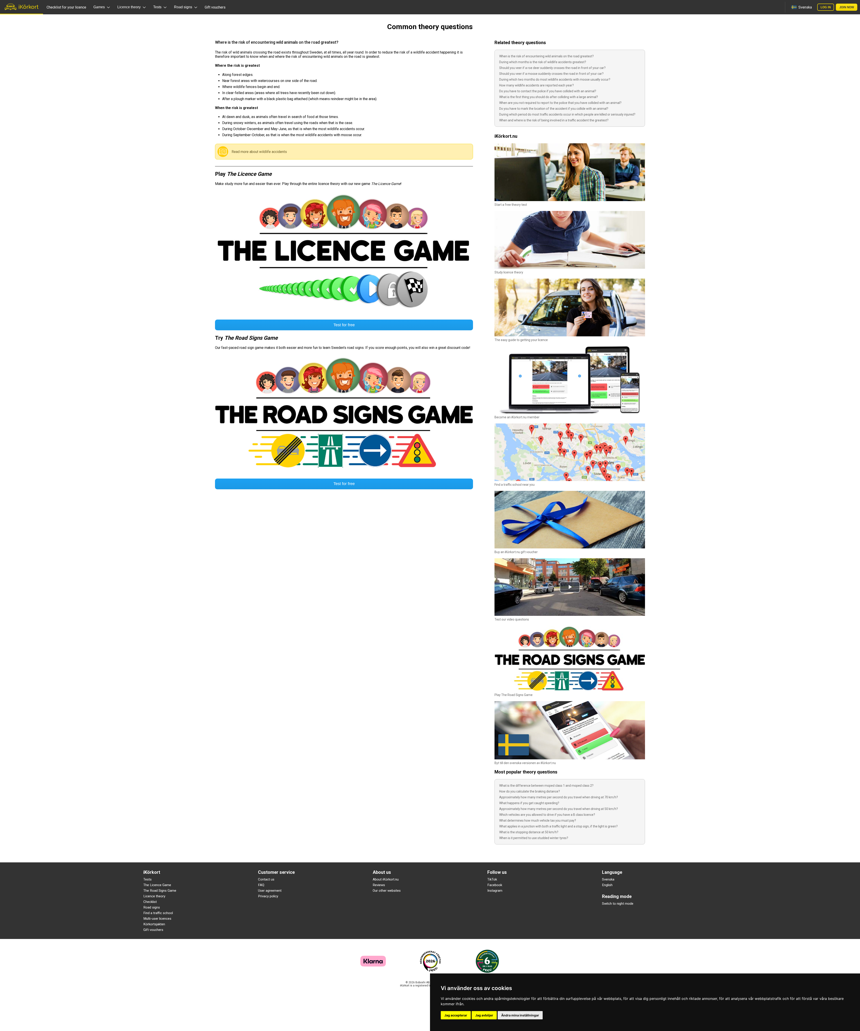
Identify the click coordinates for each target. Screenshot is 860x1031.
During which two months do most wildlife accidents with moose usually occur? (554, 79)
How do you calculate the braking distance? (529, 791)
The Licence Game (157, 885)
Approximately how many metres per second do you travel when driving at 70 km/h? (558, 797)
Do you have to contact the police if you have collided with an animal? (547, 91)
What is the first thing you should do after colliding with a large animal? (548, 97)
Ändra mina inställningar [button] (520, 1015)
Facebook (494, 885)
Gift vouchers (215, 7)
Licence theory (154, 896)
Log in (826, 7)
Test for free (344, 325)
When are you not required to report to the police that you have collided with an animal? (560, 103)
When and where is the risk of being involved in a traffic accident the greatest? (553, 120)
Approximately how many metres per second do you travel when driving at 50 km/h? (558, 809)
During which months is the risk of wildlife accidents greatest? (542, 62)
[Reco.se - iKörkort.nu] (430, 961)
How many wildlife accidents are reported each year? (536, 85)
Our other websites (387, 891)
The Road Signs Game (159, 891)
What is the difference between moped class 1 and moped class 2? (546, 785)
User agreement (270, 891)
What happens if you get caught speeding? (529, 803)
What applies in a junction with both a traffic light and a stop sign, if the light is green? (558, 826)
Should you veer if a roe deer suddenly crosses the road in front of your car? (552, 68)
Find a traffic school (158, 913)
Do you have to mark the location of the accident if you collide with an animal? (553, 108)
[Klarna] (373, 965)
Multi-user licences (157, 919)
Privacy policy (268, 896)
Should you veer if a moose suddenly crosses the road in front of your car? (551, 73)
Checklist (150, 902)
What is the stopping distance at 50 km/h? (528, 832)
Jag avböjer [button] (484, 1015)
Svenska (608, 879)
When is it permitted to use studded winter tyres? (533, 838)
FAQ (261, 885)
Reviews (379, 885)
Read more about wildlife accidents (259, 152)
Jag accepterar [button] (455, 1015)
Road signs (151, 907)
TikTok (492, 879)
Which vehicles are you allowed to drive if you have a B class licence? (547, 814)
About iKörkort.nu (386, 879)
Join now (846, 7)
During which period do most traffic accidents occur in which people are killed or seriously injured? (567, 114)
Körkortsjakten (154, 924)
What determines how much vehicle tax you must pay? (537, 820)
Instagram (494, 891)
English (607, 885)
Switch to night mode (617, 904)
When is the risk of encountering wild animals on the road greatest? (546, 56)
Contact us (266, 879)
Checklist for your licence (66, 7)
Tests (147, 879)
